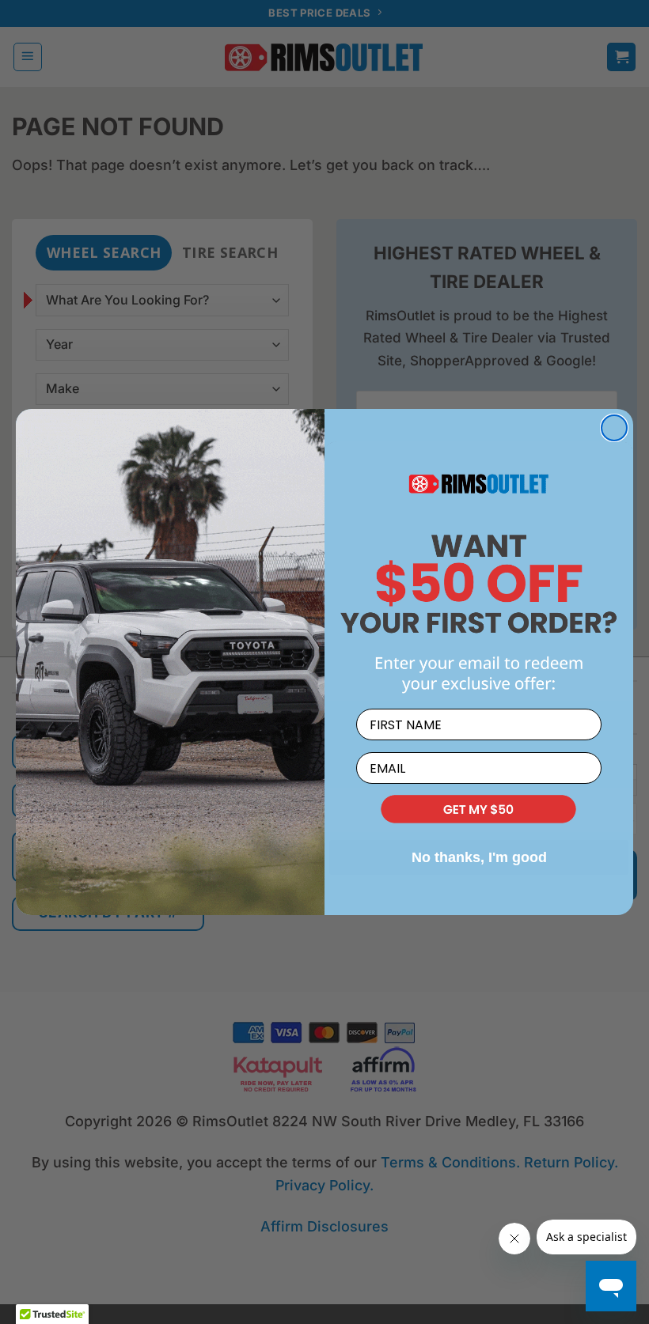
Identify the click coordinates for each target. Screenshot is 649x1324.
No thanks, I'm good (479, 857)
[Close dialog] (614, 428)
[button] (478, 810)
